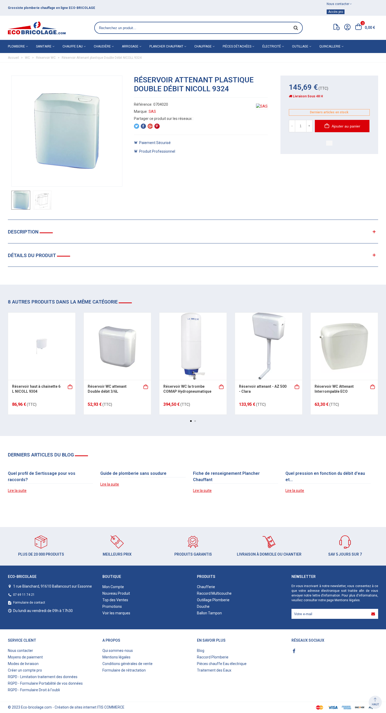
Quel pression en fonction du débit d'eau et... (325, 476)
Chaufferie (206, 587)
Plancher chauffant (166, 46)
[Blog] (336, 28)
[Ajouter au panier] (70, 386)
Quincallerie (330, 46)
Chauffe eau (72, 46)
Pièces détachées (237, 46)
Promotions (112, 606)
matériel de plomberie (118, 8)
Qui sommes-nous (117, 650)
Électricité (271, 46)
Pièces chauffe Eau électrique (222, 664)
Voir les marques (116, 613)
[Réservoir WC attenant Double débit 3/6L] (117, 346)
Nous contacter (20, 650)
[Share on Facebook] (143, 126)
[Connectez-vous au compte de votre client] (347, 28)
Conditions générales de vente (127, 664)
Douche (203, 606)
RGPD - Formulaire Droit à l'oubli (34, 690)
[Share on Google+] (150, 126)
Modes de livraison (23, 664)
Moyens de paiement (25, 657)
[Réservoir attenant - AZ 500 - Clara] (268, 346)
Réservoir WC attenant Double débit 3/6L (107, 389)
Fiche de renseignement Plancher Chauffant (226, 476)
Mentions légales (347, 600)
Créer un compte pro (25, 670)
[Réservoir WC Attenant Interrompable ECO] (344, 346)
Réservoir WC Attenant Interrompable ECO (334, 389)
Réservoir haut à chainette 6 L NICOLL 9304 (36, 389)
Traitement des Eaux (214, 670)
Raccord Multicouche (214, 593)
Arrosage (130, 46)
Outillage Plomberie (213, 600)
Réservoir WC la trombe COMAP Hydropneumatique (187, 389)
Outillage (300, 46)
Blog (200, 650)
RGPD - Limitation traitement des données (42, 677)
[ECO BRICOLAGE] (37, 27)
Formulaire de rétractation (124, 670)
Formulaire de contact (29, 602)
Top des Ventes (115, 600)
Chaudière (102, 46)
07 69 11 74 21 (24, 595)
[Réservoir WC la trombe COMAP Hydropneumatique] (193, 346)
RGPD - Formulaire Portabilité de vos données (45, 683)
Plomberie (16, 46)
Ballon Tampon (209, 613)
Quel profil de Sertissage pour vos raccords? (41, 476)
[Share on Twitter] (136, 126)
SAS (152, 111)
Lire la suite (17, 490)
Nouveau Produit (116, 593)
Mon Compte (113, 587)
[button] (191, 421)
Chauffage (203, 46)
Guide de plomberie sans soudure (133, 473)
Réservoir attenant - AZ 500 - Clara (262, 389)
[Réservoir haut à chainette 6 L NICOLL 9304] (41, 346)
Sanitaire (43, 46)
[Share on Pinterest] (157, 126)
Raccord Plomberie (212, 657)
